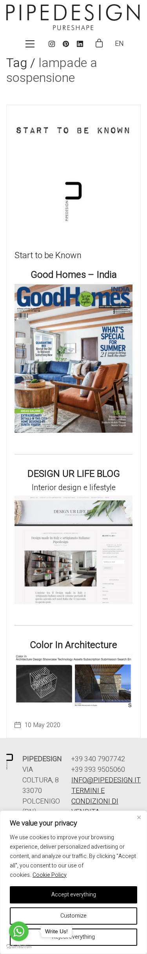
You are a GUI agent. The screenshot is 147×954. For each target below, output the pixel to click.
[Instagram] (52, 44)
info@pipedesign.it (106, 780)
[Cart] (99, 44)
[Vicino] (138, 817)
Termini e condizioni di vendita (94, 801)
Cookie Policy (50, 875)
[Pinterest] (66, 44)
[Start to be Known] (73, 172)
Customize (73, 916)
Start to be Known (48, 255)
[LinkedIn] (80, 44)
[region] (73, 882)
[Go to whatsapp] (19, 931)
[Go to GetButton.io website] (18, 946)
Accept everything (73, 895)
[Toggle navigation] (30, 44)
